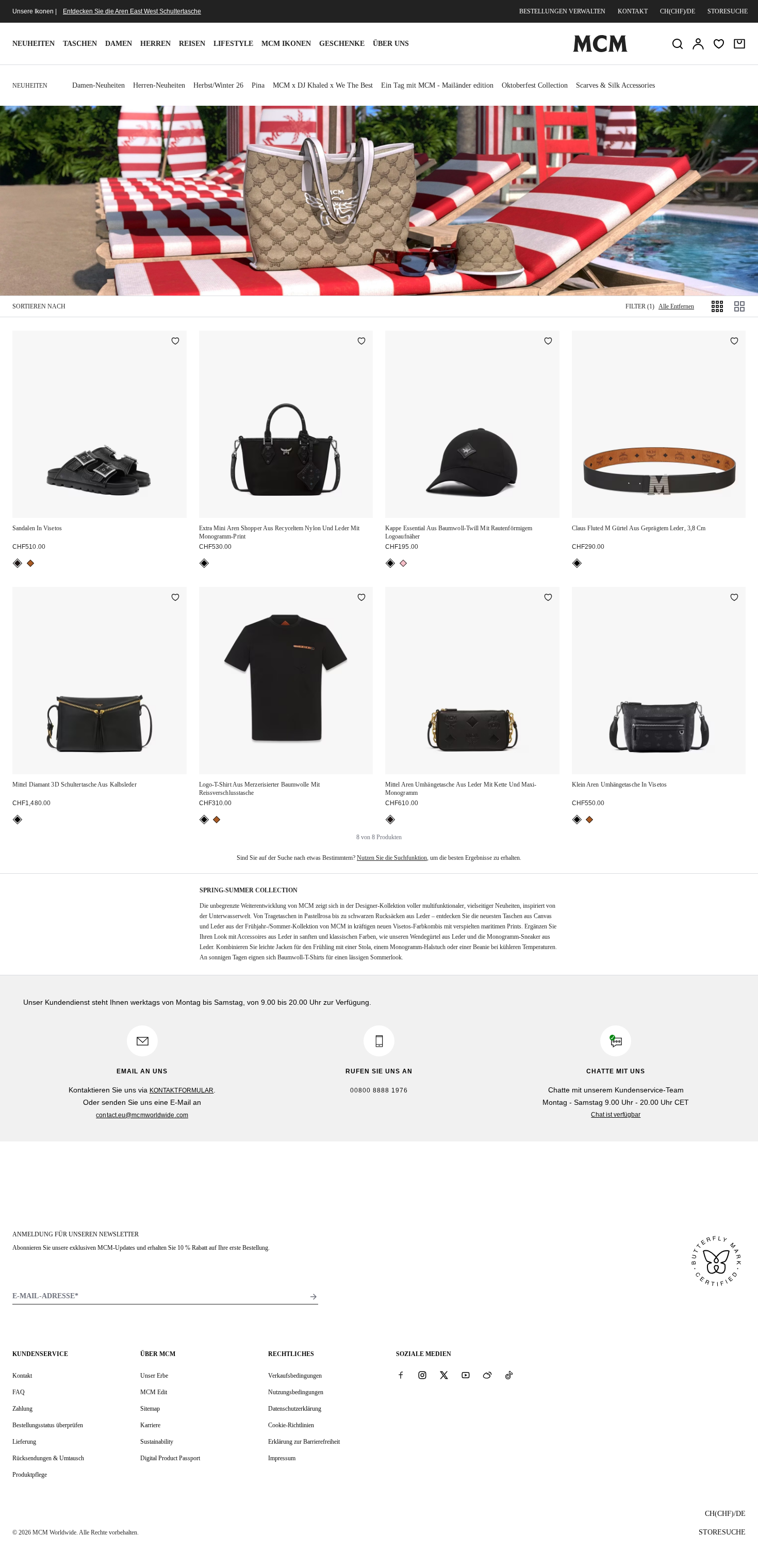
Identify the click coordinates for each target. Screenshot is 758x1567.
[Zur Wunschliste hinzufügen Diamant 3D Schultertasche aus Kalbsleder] (175, 598)
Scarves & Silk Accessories (615, 85)
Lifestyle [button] (233, 43)
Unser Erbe (154, 1375)
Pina (258, 85)
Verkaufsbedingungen (295, 1375)
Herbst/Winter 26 (218, 85)
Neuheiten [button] (33, 43)
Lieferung (24, 1441)
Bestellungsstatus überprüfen (47, 1425)
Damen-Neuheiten (98, 85)
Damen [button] (118, 43)
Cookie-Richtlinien (291, 1425)
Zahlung (22, 1408)
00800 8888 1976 (379, 1090)
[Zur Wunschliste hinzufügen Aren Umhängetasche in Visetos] (734, 598)
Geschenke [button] (342, 43)
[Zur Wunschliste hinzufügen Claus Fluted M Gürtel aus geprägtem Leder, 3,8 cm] (734, 342)
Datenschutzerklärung (294, 1408)
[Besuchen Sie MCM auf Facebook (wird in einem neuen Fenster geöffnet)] (400, 1375)
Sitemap (150, 1408)
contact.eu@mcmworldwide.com (142, 1115)
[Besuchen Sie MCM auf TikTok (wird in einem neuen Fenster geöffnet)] (509, 1375)
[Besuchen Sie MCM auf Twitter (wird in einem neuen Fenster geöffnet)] (444, 1375)
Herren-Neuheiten (159, 85)
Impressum (281, 1458)
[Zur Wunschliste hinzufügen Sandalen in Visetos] (175, 342)
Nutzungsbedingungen (295, 1392)
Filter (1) (639, 306)
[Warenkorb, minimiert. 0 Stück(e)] (739, 44)
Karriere (150, 1425)
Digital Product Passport (170, 1458)
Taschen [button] (80, 43)
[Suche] (677, 44)
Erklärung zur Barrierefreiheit (304, 1441)
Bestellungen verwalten (562, 11)
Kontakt (633, 11)
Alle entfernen (676, 306)
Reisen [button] (192, 43)
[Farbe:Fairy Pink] (403, 563)
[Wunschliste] (719, 44)
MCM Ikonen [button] (286, 43)
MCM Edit (153, 1392)
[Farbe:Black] (17, 563)
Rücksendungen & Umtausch (48, 1458)
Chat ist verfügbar (615, 1114)
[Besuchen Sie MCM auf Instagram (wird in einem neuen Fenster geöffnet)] (422, 1375)
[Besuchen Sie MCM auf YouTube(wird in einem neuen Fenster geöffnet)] (465, 1375)
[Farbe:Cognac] (30, 563)
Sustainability (156, 1441)
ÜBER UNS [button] (391, 43)
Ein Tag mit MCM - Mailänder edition (437, 85)
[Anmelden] (698, 44)
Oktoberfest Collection (535, 85)
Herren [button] (155, 43)
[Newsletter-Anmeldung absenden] (313, 1296)
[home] (600, 50)
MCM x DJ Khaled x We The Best (323, 85)
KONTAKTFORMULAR (182, 1090)
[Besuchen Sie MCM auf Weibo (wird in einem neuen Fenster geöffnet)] (487, 1375)
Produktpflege (29, 1474)
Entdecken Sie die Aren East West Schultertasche (132, 11)
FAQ (18, 1392)
